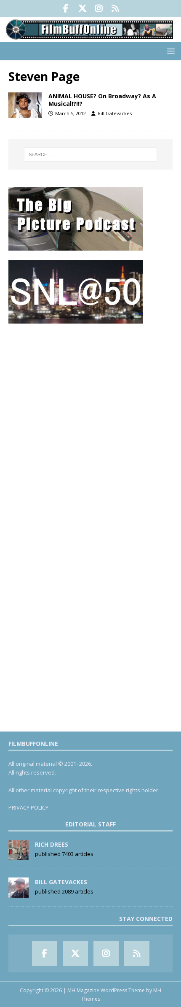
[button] (169, 50)
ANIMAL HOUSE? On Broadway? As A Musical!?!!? (102, 100)
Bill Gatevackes (115, 113)
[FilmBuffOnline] (90, 37)
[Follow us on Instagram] (98, 8)
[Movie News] (25, 105)
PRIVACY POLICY (28, 807)
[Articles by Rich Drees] (18, 855)
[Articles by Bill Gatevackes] (18, 893)
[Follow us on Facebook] (66, 8)
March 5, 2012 (70, 113)
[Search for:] (91, 154)
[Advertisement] (90, 423)
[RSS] (115, 8)
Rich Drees (51, 844)
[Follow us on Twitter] (82, 8)
